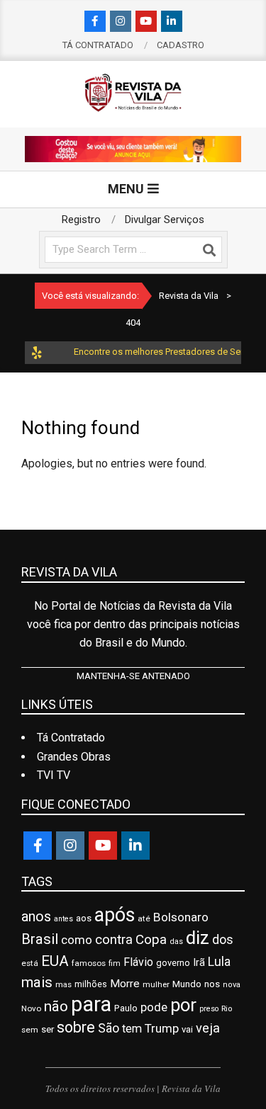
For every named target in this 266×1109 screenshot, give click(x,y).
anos (36, 917)
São (108, 1028)
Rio (226, 1008)
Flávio (138, 962)
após (114, 915)
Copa (151, 939)
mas (63, 984)
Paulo (126, 1008)
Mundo (186, 984)
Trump (162, 1028)
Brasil (39, 939)
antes (63, 918)
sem (29, 1030)
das (176, 941)
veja (208, 1027)
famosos (89, 963)
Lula (219, 962)
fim (115, 963)
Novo (31, 1008)
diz (197, 937)
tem (132, 1028)
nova (231, 984)
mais (36, 982)
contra (114, 940)
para (91, 1004)
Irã (199, 962)
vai (187, 1029)
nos (212, 984)
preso (208, 1008)
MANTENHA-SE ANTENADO (133, 676)
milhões (90, 984)
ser (47, 1029)
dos (222, 939)
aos (84, 918)
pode (153, 1007)
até (144, 918)
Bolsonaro (181, 917)
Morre (125, 983)
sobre (76, 1027)
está (29, 963)
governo (173, 962)
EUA (55, 960)
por (183, 1005)
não (56, 1006)
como (76, 940)
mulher (156, 984)
